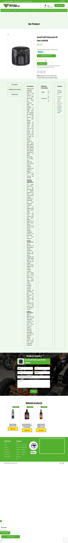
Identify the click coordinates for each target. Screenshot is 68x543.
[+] (45, 60)
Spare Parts (39, 10)
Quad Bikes (20, 10)
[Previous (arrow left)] (0, 541)
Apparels (53, 10)
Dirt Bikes (15, 10)
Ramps (56, 10)
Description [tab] (15, 84)
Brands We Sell (7, 10)
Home (2, 10)
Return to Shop (5, 533)
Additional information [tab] (15, 89)
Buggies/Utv (34, 10)
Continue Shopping (11, 536)
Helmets (48, 10)
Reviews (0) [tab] (15, 94)
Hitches (59, 10)
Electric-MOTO (27, 10)
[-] (38, 60)
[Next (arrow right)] (1, 541)
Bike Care (44, 10)
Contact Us (64, 10)
